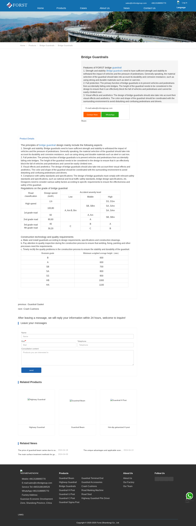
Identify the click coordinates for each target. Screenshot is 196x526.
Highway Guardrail (37, 427)
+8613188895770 (158, 3)
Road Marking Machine (92, 490)
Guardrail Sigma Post (69, 502)
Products (32, 45)
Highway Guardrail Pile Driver (95, 498)
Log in (184, 3)
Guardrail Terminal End (92, 478)
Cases (83, 8)
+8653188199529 (41, 487)
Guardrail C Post (67, 498)
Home (40, 8)
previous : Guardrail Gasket (31, 304)
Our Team (127, 486)
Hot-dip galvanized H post (119, 427)
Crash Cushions (89, 486)
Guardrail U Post (67, 494)
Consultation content (30, 349)
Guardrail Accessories (91, 482)
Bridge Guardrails (47, 45)
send (31, 370)
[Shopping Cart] (178, 2)
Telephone (81, 341)
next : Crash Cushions (28, 309)
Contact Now (92, 115)
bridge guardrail (47, 145)
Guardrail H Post (67, 490)
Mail (23, 341)
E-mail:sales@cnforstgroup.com (99, 108)
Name (23, 333)
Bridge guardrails (115, 71)
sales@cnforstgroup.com (136, 3)
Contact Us (149, 8)
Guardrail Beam (78, 427)
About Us (128, 473)
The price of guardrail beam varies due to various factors (38, 450)
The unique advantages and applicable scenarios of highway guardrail (103, 450)
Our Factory (128, 482)
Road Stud (86, 494)
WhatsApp (110, 115)
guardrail (117, 67)
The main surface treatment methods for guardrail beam (38, 454)
